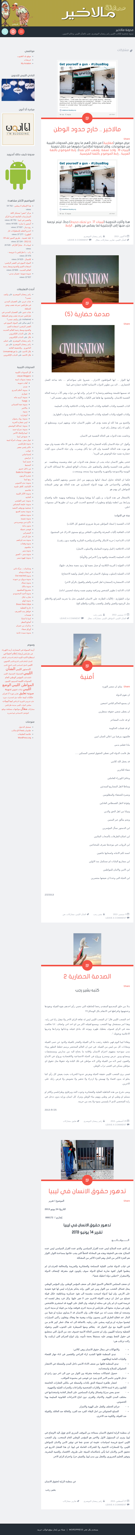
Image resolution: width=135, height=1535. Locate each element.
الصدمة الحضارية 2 (87, 976)
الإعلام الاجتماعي (12, 657)
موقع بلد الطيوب (24, 56)
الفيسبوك (19, 674)
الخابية (28, 497)
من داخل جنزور (25, 468)
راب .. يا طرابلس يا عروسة (20, 252)
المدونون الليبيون (11, 681)
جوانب (28, 451)
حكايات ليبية (28, 697)
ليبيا (11, 701)
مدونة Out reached (23, 576)
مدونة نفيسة (26, 518)
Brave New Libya (23, 604)
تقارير (112, 240)
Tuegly (24, 401)
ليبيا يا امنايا (26, 618)
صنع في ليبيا (22, 436)
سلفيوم (28, 547)
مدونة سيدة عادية (23, 633)
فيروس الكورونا (25, 701)
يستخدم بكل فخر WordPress (83, 1530)
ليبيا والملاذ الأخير (20, 433)
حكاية (20, 697)
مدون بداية (26, 526)
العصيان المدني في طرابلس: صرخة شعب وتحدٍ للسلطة (17, 305)
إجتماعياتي (26, 454)
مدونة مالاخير (124, 30)
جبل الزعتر (26, 536)
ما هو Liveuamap (10, 351)
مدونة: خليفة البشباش (22, 504)
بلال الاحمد (26, 351)
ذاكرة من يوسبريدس (22, 522)
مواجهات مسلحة (13, 709)
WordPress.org (24, 738)
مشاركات (105, 240)
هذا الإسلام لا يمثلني (22, 206)
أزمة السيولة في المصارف (23, 650)
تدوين (15, 689)
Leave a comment (78, 240)
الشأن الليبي (121, 240)
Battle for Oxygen (23, 472)
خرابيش (28, 458)
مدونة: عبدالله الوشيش (17, 426)
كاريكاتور (16, 701)
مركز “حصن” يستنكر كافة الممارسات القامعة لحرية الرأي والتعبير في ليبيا (18, 216)
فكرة (32, 701)
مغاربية (108, 143)
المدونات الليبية (24, 681)
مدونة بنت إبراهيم (23, 540)
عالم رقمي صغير (24, 447)
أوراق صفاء (26, 629)
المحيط (28, 465)
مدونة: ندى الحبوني (23, 483)
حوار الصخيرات (12, 697)
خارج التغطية (25, 608)
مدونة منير (26, 551)
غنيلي (5, 341)
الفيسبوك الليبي (9, 674)
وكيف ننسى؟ (12, 319)
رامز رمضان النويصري (93, 236)
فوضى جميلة (25, 529)
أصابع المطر (26, 622)
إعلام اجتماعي (10, 653)
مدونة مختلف (25, 515)
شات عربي (26, 301)
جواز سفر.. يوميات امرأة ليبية (19, 440)
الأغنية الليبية (23, 657)
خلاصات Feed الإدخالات (21, 730)
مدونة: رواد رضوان (19, 419)
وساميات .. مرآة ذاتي (22, 568)
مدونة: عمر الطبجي (23, 501)
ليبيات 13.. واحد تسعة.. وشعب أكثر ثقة (104, 150)
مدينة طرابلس (10, 705)
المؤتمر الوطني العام (14, 677)
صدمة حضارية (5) (87, 314)
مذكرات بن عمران (23, 625)
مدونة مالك (26, 586)
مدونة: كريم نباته (20, 397)
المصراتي (27, 533)
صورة (5, 697)
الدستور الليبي (23, 669)
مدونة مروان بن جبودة (22, 579)
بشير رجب (97, 615)
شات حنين (26, 312)
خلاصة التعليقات (24, 734)
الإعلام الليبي (23, 661)
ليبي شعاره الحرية (19, 422)
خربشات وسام (25, 572)
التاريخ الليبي (14, 661)
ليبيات (6, 701)
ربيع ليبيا (27, 479)
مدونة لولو (26, 600)
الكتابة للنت (27, 677)
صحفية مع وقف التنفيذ (21, 508)
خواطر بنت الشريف (23, 611)
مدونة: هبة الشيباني (19, 404)
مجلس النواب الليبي (24, 705)
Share (127, 139)
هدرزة (9, 713)
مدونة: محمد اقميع (23, 511)
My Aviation (26, 63)
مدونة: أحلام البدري (19, 390)
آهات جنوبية (22, 383)
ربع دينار (27, 227)
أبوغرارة (24, 415)
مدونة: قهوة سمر (24, 558)
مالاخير (24, 408)
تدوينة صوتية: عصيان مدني (20, 273)
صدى (25, 386)
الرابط (68, 225)
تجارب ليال (26, 597)
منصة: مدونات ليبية (23, 379)
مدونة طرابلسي (24, 444)
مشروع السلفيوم (24, 590)
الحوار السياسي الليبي (19, 665)
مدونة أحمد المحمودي (22, 593)
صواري (24, 394)
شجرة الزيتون (25, 476)
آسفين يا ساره (25, 224)
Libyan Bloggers (24, 376)
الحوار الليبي (8, 665)
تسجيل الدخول (25, 727)
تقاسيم (28, 490)
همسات (28, 615)
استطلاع (31, 657)
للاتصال (28, 259)
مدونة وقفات (25, 543)
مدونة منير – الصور (23, 554)
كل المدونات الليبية (23, 372)
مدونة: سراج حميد (20, 429)
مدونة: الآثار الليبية (23, 493)
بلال (29, 333)
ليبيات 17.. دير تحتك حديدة (87, 222)
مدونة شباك (26, 583)
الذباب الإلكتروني (16, 333)
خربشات (27, 60)
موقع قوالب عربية (44, 1530)
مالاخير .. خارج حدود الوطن (87, 129)
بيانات (20, 690)
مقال (97, 240)
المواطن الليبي (108, 618)
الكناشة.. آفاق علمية (22, 486)
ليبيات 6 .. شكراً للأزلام (21, 245)
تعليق (74, 1121)
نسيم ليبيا (27, 461)
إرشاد (20, 653)
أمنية (87, 677)
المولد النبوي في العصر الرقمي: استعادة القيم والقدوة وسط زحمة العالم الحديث (17, 266)
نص (64, 914)
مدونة (25, 411)
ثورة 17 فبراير (8, 694)
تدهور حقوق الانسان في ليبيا (87, 1191)
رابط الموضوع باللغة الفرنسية (99, 153)
